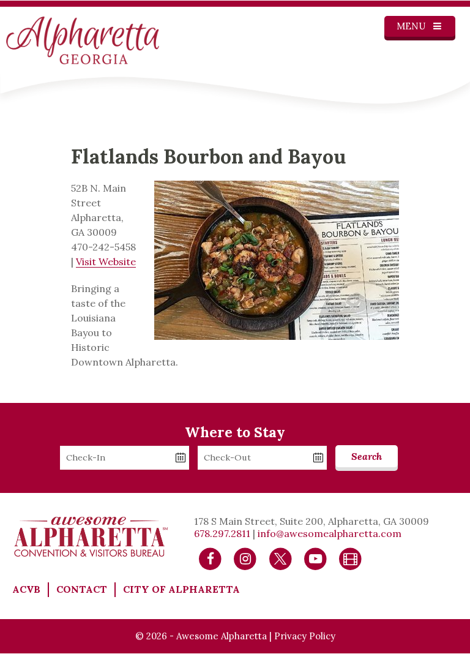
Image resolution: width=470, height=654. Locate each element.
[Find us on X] (280, 558)
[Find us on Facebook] (210, 558)
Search (366, 456)
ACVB (26, 589)
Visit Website (106, 261)
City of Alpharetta (181, 589)
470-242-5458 (103, 247)
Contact (81, 589)
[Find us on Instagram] (245, 558)
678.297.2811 (222, 533)
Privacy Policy (304, 636)
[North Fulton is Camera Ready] (350, 558)
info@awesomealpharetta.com (329, 533)
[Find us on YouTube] (315, 558)
